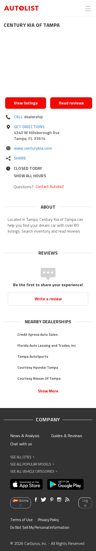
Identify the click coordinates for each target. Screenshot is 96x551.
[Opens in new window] (48, 64)
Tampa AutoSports (32, 356)
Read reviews (71, 103)
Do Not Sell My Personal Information (39, 527)
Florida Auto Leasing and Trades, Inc (46, 345)
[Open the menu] (88, 8)
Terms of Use (21, 520)
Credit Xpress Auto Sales (37, 334)
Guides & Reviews (66, 436)
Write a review (48, 299)
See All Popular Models (32, 464)
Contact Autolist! (50, 186)
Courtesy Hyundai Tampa (37, 367)
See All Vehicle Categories (33, 471)
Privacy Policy (48, 520)
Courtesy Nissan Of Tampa (39, 378)
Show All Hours (30, 175)
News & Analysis (24, 436)
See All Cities (22, 457)
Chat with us (21, 444)
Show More (48, 391)
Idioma (23, 500)
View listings (26, 103)
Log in (85, 503)
